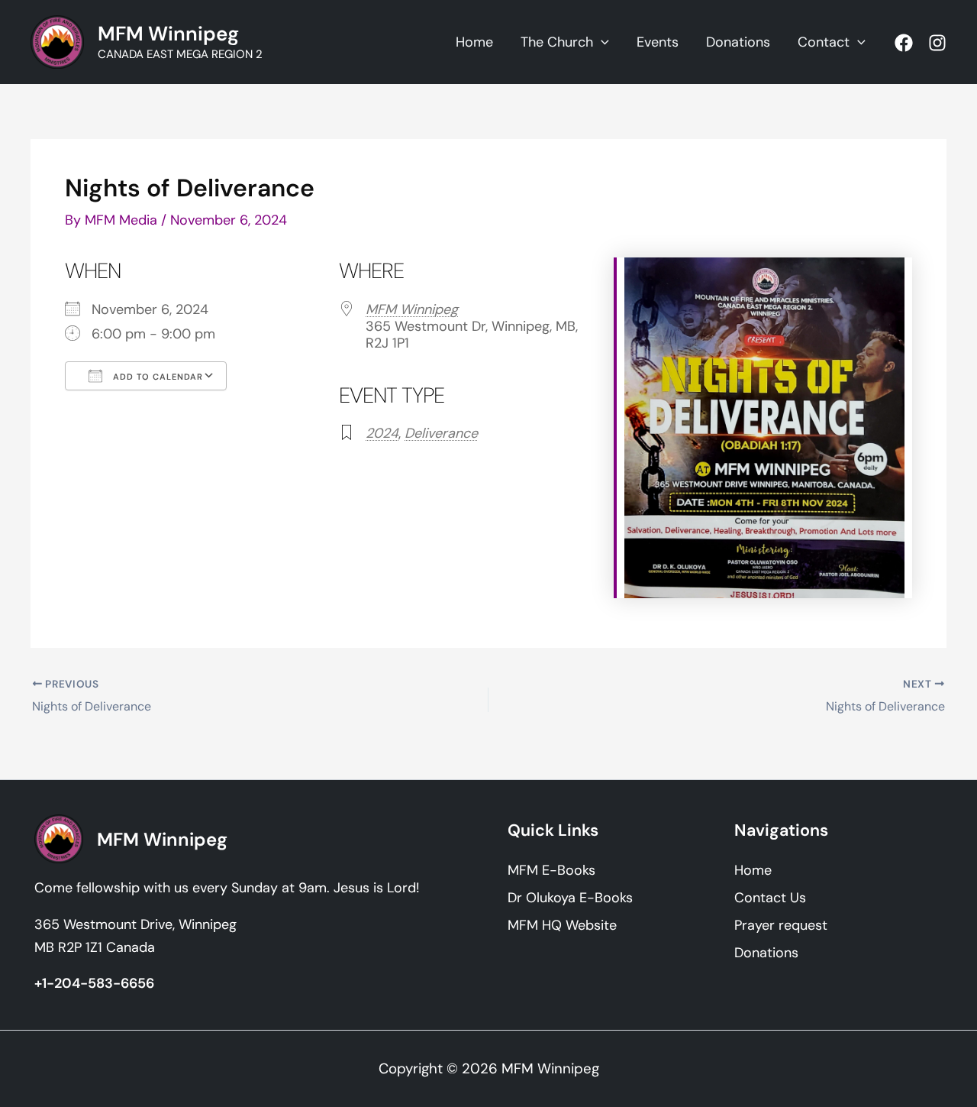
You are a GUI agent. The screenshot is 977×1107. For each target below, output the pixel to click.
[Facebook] (904, 43)
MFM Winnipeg (168, 34)
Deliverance (441, 433)
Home (753, 870)
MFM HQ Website (562, 925)
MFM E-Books (551, 870)
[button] (601, 42)
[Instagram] (937, 43)
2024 (382, 433)
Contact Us (770, 898)
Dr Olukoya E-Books (570, 898)
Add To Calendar (156, 376)
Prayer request (780, 925)
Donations (766, 953)
